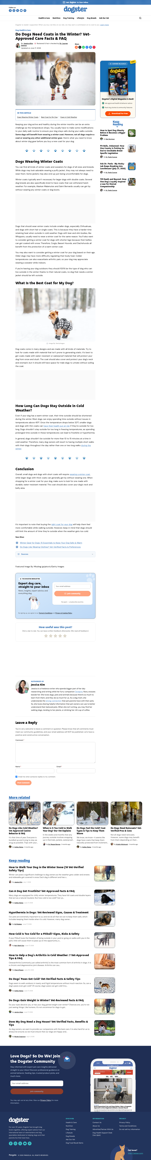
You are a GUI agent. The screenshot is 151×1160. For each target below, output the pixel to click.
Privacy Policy (45, 1100)
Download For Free (120, 113)
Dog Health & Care (23, 30)
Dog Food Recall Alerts (74, 1143)
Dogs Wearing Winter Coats (27, 117)
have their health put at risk (57, 426)
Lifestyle (80, 18)
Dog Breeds (91, 18)
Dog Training (68, 18)
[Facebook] (10, 10)
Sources (24, 554)
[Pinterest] (24, 10)
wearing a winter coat (80, 474)
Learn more (104, 25)
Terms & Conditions (45, 613)
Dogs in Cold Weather (68, 117)
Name (18, 767)
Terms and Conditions (127, 1126)
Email (59, 767)
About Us (96, 1126)
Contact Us (97, 1122)
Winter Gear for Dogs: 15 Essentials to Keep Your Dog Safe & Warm (51, 543)
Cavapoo (79, 691)
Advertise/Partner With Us (103, 1129)
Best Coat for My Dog (49, 117)
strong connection (53, 701)
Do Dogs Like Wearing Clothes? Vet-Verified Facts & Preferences (50, 547)
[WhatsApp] (83, 47)
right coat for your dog (61, 524)
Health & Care (44, 18)
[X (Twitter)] (17, 10)
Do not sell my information (129, 1129)
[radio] (46, 636)
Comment (19, 740)
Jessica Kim (28, 43)
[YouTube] (21, 10)
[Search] (140, 18)
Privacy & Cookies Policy (63, 613)
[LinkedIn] (90, 47)
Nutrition (56, 18)
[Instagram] (14, 10)
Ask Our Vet (104, 18)
